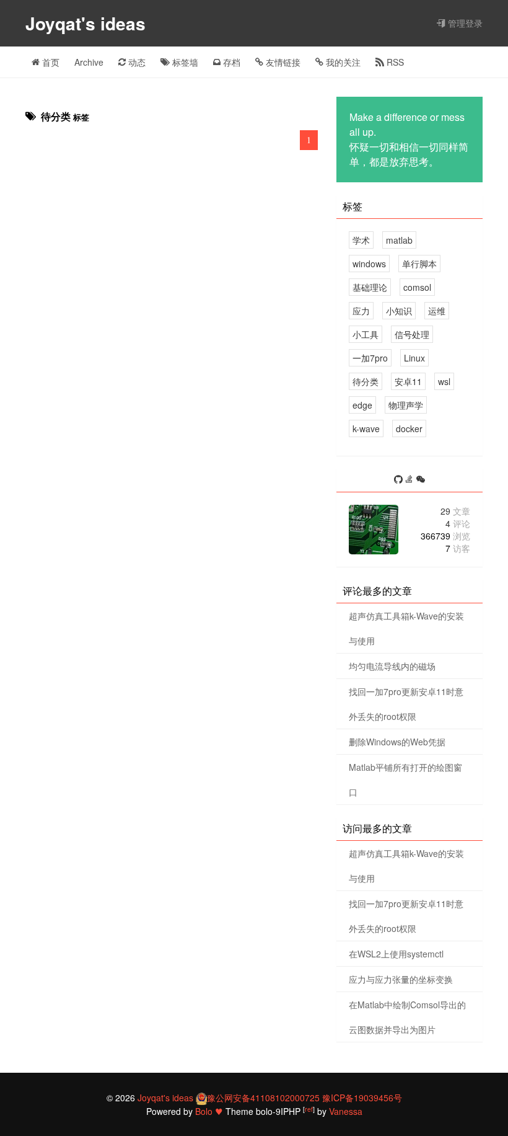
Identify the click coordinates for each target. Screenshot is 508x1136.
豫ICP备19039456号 (362, 1097)
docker (409, 428)
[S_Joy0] (420, 480)
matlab (399, 240)
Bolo (203, 1111)
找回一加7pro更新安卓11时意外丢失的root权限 (406, 703)
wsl (444, 381)
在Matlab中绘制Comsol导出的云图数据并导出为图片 (407, 1017)
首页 (49, 62)
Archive (88, 62)
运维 (436, 310)
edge (362, 405)
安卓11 (408, 381)
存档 (230, 62)
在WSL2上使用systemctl (396, 953)
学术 (361, 240)
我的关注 (342, 62)
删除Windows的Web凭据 (397, 741)
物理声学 (405, 405)
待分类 (366, 381)
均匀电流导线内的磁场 (392, 666)
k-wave (366, 428)
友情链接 (281, 62)
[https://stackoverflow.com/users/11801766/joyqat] (410, 480)
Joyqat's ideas (88, 23)
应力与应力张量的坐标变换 (401, 979)
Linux (414, 358)
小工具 (366, 334)
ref (309, 1109)
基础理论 (370, 287)
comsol (417, 287)
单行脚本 (419, 263)
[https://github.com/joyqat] (399, 480)
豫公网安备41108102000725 (263, 1097)
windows (369, 263)
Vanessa (345, 1111)
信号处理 (412, 334)
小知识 (399, 310)
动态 (136, 62)
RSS (394, 62)
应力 (361, 310)
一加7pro (370, 358)
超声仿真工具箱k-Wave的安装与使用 (406, 628)
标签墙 (184, 62)
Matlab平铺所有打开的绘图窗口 (405, 779)
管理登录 (464, 23)
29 (455, 511)
